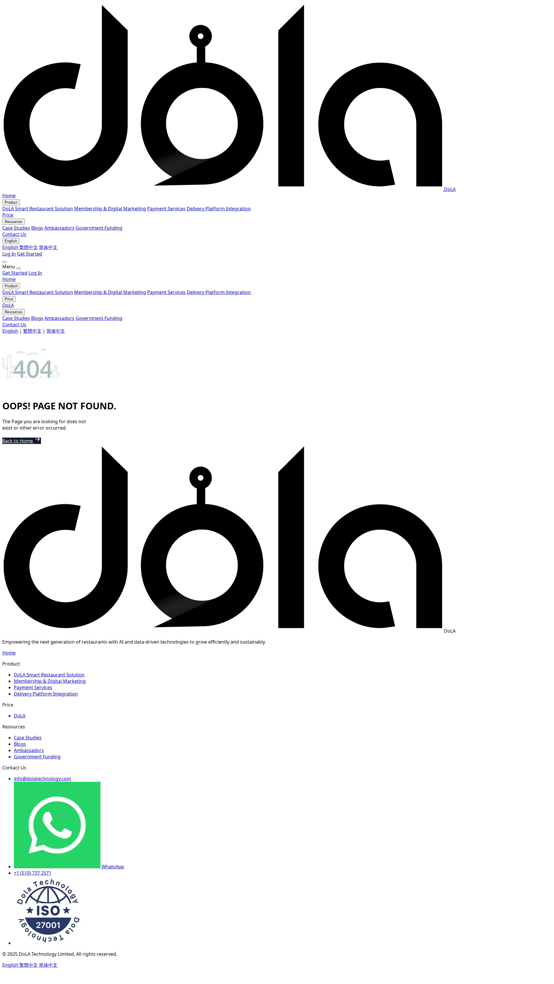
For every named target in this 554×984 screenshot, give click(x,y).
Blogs (37, 228)
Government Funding (99, 228)
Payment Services (166, 208)
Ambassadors (59, 228)
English (10, 247)
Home (9, 195)
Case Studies (16, 228)
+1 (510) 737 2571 (32, 873)
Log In (9, 254)
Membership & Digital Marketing (110, 208)
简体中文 (48, 247)
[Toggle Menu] (4, 262)
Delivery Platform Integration (219, 208)
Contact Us (14, 234)
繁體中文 (28, 247)
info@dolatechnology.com (42, 778)
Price (7, 215)
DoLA (8, 305)
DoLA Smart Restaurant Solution (37, 208)
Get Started (29, 254)
